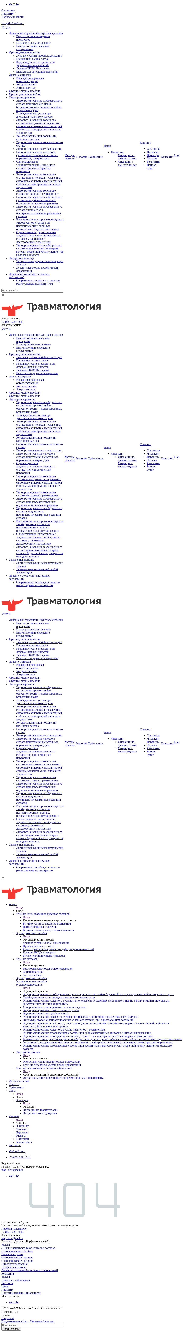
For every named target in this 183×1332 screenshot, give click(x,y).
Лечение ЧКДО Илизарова (32, 68)
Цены (107, 145)
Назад (19, 907)
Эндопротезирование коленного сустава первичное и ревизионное (37, 192)
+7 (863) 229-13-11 (12, 321)
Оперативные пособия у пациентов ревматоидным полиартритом (38, 282)
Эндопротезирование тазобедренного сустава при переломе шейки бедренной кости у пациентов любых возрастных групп (39, 105)
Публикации (95, 156)
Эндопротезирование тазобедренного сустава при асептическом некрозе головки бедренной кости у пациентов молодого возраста (39, 250)
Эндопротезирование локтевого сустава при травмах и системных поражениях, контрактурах (37, 155)
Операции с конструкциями (127, 163)
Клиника (145, 142)
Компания (7, 1273)
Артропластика (25, 87)
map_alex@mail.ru (12, 1169)
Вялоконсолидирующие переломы (37, 71)
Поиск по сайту (11, 1328)
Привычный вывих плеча (32, 58)
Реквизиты (153, 161)
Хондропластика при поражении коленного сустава (36, 137)
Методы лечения (70, 157)
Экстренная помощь (21, 258)
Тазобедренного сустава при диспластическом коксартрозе (34, 115)
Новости (81, 156)
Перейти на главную (14, 1228)
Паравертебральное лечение (33, 42)
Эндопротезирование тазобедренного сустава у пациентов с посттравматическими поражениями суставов (39, 211)
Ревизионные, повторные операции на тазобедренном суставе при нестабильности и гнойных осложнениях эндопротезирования (40, 224)
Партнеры (153, 155)
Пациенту (7, 13)
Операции (117, 151)
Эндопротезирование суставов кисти (39, 148)
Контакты (167, 156)
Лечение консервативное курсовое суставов (36, 33)
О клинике (8, 10)
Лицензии (153, 151)
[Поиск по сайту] (2, 295)
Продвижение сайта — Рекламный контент (28, 1321)
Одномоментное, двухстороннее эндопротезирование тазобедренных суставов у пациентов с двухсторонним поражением (38, 237)
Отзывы (152, 158)
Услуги (6, 27)
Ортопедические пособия (24, 52)
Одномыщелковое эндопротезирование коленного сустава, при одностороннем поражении (35, 166)
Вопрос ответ (151, 166)
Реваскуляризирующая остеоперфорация (30, 80)
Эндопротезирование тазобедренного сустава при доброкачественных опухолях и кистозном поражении (39, 200)
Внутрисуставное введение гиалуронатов (33, 47)
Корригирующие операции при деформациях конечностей (35, 64)
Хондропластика (26, 84)
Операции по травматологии (127, 157)
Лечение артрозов (20, 74)
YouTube (14, 4)
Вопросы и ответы (12, 16)
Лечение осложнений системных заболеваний (29, 1270)
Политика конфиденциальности (21, 1292)
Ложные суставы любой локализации (39, 55)
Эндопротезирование (22, 97)
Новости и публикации (15, 1279)
